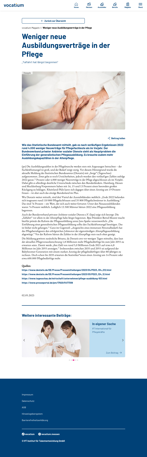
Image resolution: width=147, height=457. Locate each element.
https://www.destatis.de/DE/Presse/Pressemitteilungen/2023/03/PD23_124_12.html (66, 274)
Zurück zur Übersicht (55, 20)
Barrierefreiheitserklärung (35, 420)
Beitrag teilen (118, 138)
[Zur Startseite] (14, 5)
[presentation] (24, 340)
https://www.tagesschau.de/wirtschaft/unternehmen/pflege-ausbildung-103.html (64, 278)
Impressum (27, 394)
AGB (24, 407)
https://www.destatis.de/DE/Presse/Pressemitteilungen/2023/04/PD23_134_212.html (66, 270)
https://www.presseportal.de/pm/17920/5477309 (47, 282)
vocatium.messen (50, 434)
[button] (69, 360)
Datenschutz (28, 401)
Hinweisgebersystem (32, 413)
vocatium (30, 434)
